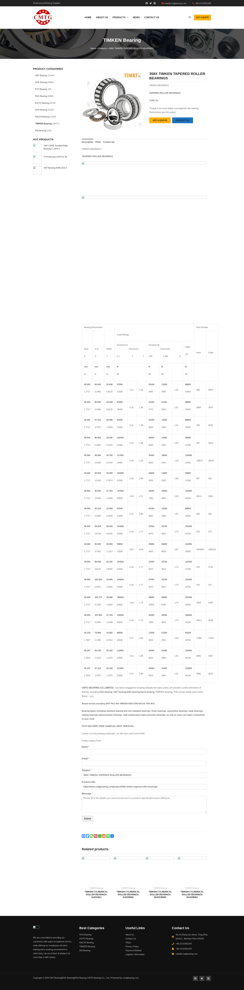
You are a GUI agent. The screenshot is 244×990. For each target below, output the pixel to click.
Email (85, 758)
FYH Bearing (41, 89)
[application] (127, 17)
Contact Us (131, 938)
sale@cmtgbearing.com (187, 954)
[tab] (87, 142)
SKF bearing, (120, 692)
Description (87, 142)
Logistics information (135, 954)
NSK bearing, (133, 692)
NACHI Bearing (42, 116)
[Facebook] (147, 3)
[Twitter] (151, 3)
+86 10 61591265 (184, 943)
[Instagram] (154, 3)
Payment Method (133, 950)
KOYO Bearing (42, 103)
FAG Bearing (41, 96)
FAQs (98, 142)
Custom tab (108, 142)
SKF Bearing (41, 75)
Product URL (89, 782)
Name (85, 747)
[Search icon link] (190, 17)
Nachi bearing (147, 692)
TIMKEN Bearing (43, 123)
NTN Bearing (41, 110)
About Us (130, 934)
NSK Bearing (41, 82)
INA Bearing (40, 130)
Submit (87, 818)
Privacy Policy (132, 946)
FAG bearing (105, 692)
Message (87, 793)
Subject (86, 770)
